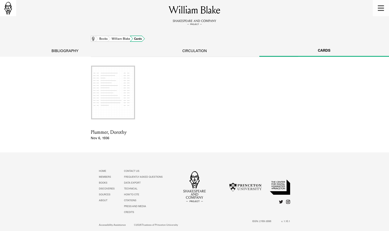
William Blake (121, 39)
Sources (104, 195)
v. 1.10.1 (285, 221)
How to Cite (131, 195)
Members (105, 177)
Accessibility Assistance (112, 225)
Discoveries (107, 189)
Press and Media (135, 206)
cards (324, 51)
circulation (194, 51)
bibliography (64, 51)
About (103, 200)
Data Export (132, 183)
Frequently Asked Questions (143, 177)
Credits (129, 212)
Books (103, 39)
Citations (130, 200)
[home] (8, 8)
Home (93, 39)
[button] (381, 8)
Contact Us (131, 171)
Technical (131, 189)
